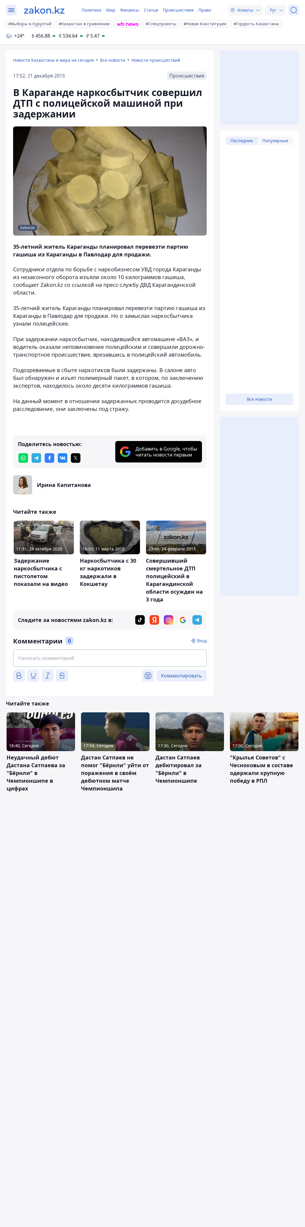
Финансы (129, 10)
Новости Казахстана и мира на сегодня (53, 60)
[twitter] (75, 458)
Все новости (112, 60)
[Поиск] (293, 10)
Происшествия (178, 10)
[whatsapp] (23, 458)
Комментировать (181, 675)
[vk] (62, 458)
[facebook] (49, 458)
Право (204, 10)
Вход (202, 640)
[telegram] (36, 458)
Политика (91, 10)
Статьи (151, 10)
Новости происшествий (155, 60)
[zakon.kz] (44, 10)
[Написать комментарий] (110, 658)
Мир (110, 10)
